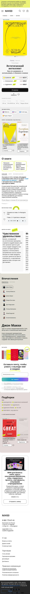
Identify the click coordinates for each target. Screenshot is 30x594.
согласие (8, 383)
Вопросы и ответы (7, 541)
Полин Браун (15, 63)
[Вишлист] (23, 11)
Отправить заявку (15, 501)
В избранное (14, 94)
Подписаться (22, 442)
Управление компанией (21, 402)
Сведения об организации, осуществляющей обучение (9, 569)
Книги (11, 15)
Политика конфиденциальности (10, 575)
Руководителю (7, 402)
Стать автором (6, 553)
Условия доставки (7, 546)
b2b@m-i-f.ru (15, 497)
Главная (5, 15)
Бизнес (18, 15)
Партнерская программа (8, 556)
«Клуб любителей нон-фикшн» (15, 179)
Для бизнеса (5, 561)
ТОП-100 (18, 407)
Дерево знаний (6, 543)
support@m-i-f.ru (7, 529)
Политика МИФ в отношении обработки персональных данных (15, 389)
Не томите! (15, 379)
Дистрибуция (5, 558)
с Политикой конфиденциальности (10, 585)
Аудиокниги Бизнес (8, 407)
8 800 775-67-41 (8, 520)
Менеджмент (7, 405)
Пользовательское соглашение (10, 572)
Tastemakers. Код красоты (10, 410)
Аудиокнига (16, 405)
